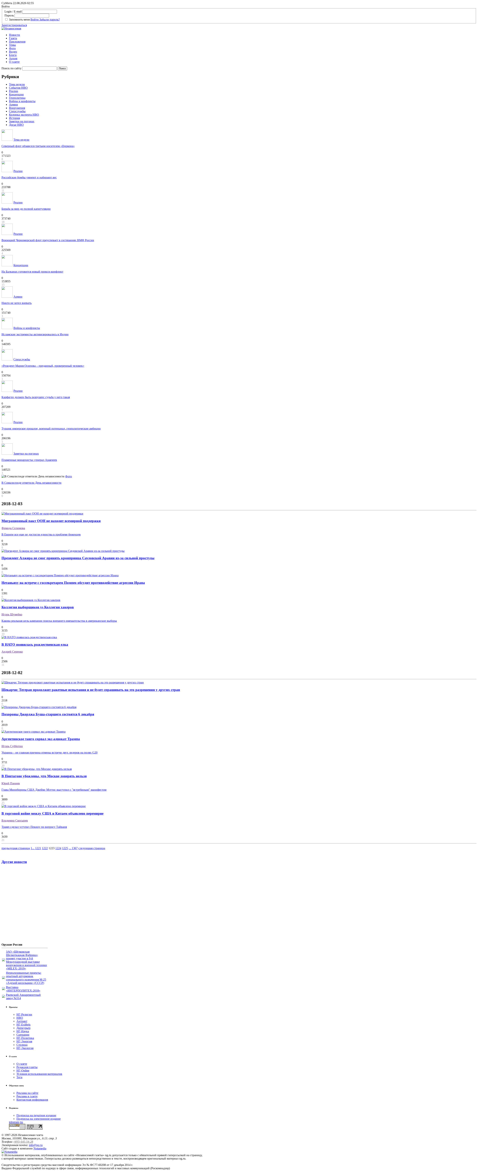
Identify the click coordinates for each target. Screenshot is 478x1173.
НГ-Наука (22, 1031)
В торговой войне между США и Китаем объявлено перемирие (52, 813)
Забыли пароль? (49, 19)
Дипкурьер (23, 1028)
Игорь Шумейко (11, 614)
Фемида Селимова (13, 528)
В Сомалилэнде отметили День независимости (31, 482)
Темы (12, 45)
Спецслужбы (17, 111)
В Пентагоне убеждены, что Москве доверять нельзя (44, 776)
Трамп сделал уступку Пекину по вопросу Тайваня (34, 826)
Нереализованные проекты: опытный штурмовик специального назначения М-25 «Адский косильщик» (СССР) (26, 977)
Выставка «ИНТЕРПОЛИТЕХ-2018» (23, 989)
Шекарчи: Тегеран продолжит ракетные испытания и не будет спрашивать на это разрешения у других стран (90, 690)
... (33, 848)
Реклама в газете (27, 1096)
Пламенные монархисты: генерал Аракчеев (29, 460)
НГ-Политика (25, 1038)
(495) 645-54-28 (23, 1141)
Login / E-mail (13, 11)
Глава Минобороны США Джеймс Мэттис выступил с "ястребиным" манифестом (53, 789)
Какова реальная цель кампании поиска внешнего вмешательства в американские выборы (59, 620)
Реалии (13, 91)
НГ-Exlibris (23, 1024)
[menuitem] (243, 35)
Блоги (13, 55)
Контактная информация (32, 1099)
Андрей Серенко (12, 651)
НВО (19, 1017)
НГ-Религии (24, 1014)
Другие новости (14, 862)
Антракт (21, 1021)
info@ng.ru (36, 1145)
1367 (75, 848)
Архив (13, 58)
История (14, 118)
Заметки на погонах (21, 121)
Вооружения (17, 107)
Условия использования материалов (39, 1073)
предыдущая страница (15, 848)
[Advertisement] (23, 905)
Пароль (9, 15)
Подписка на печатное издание (36, 1115)
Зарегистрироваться (14, 25)
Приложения (17, 41)
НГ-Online (22, 1070)
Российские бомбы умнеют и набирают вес (29, 177)
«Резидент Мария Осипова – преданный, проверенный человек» (42, 365)
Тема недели (17, 84)
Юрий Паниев (10, 783)
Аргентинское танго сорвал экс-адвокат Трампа (40, 739)
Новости (14, 34)
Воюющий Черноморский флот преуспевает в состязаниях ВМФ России (47, 240)
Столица (21, 1044)
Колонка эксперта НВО (24, 114)
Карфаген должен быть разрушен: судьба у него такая (35, 397)
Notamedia (39, 1148)
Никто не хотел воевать (16, 303)
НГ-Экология (24, 1048)
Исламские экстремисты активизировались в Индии (35, 334)
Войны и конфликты (22, 101)
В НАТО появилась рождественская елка (34, 644)
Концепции (16, 94)
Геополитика (17, 97)
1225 (65, 848)
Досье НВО (16, 124)
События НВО (18, 87)
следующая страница (91, 848)
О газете (14, 61)
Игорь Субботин (12, 746)
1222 (45, 848)
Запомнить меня (19, 19)
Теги (19, 1077)
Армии (13, 104)
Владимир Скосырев (14, 820)
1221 (38, 848)
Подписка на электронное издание (38, 1118)
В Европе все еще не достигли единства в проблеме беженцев (41, 534)
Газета (13, 38)
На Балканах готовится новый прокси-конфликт (32, 271)
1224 (58, 848)
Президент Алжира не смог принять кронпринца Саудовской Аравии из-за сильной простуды (77, 558)
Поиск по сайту (11, 68)
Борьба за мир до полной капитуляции (26, 208)
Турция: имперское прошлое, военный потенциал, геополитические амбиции (51, 428)
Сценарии (22, 1034)
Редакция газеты (27, 1067)
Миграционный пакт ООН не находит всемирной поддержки (51, 521)
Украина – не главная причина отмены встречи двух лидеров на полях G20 (49, 752)
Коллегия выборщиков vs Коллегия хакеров (37, 607)
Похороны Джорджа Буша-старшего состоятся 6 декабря (47, 714)
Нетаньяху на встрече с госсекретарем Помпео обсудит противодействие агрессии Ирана (73, 583)
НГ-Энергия (24, 1041)
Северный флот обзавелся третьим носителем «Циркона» (38, 146)
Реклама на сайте (27, 1093)
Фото (12, 48)
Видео (13, 51)
